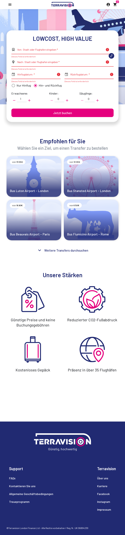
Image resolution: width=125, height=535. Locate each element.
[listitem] (31, 478)
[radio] (20, 85)
